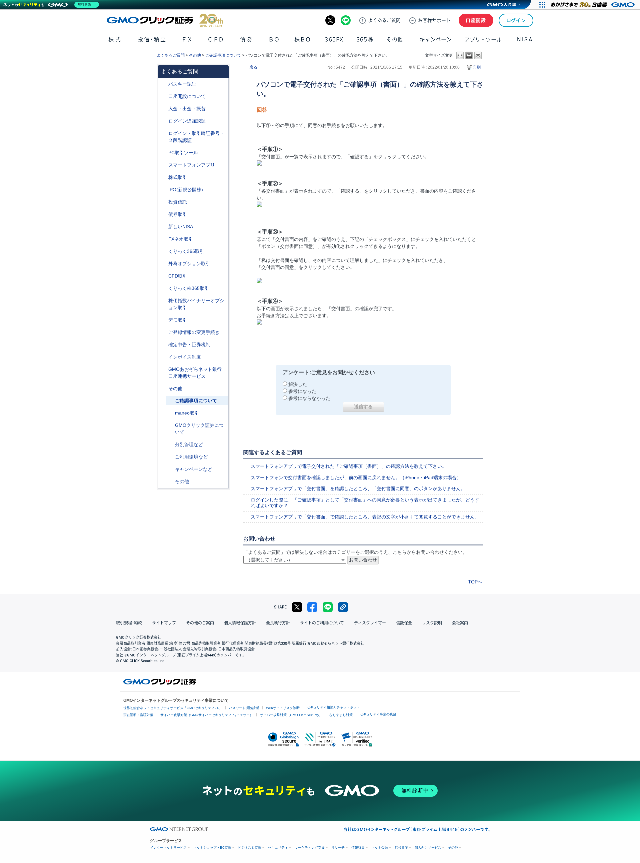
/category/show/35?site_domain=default (164, 251)
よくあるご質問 (171, 55)
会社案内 (460, 623)
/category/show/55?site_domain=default (164, 108)
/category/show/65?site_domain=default (164, 263)
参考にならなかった (309, 398)
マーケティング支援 (310, 847)
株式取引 (177, 177)
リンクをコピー (343, 607)
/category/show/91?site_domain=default (164, 96)
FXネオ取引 (180, 239)
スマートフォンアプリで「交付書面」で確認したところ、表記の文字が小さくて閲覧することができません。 (365, 516)
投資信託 (177, 202)
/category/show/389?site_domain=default (164, 214)
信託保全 (404, 623)
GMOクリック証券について (199, 429)
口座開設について (187, 96)
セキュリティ (278, 847)
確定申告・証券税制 (189, 344)
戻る (253, 67)
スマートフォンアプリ (191, 165)
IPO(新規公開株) (185, 189)
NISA (525, 39)
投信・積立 (152, 39)
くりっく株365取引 (188, 288)
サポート (434, 20)
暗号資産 (401, 847)
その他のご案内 (200, 623)
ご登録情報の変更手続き (194, 332)
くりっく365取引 (186, 251)
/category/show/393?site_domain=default (164, 226)
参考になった (302, 391)
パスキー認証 (182, 84)
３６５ (365, 39)
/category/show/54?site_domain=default (164, 133)
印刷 (477, 67)
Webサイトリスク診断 (283, 708)
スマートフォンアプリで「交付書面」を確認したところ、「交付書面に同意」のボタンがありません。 (358, 488)
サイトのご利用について (322, 623)
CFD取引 (177, 276)
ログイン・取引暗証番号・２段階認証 (196, 137)
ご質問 (384, 20)
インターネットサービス (168, 847)
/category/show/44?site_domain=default (164, 388)
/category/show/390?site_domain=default (164, 357)
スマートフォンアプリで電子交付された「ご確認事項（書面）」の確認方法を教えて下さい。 (349, 466)
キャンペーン (436, 39)
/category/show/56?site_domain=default (164, 332)
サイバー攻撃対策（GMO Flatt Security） (291, 715)
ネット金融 (379, 847)
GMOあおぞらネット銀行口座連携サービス (195, 373)
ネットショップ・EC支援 (212, 847)
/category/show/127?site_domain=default (164, 344)
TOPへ (475, 581)
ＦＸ (187, 39)
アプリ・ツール (483, 39)
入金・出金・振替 (187, 108)
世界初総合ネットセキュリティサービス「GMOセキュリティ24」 (172, 708)
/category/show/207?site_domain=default (164, 152)
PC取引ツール (183, 152)
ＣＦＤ (215, 39)
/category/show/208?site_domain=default (164, 165)
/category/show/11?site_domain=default (164, 276)
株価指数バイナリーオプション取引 (196, 304)
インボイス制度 (184, 357)
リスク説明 (432, 623)
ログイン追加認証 (187, 121)
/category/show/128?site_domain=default (164, 369)
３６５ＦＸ (333, 39)
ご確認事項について (223, 55)
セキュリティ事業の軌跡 (378, 714)
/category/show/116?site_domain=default (164, 202)
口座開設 (476, 20)
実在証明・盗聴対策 (138, 715)
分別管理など (189, 444)
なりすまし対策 (341, 715)
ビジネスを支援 (249, 847)
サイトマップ (164, 623)
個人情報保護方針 (240, 623)
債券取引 (177, 214)
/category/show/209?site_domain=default (164, 320)
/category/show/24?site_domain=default (164, 239)
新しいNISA (180, 226)
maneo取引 (187, 413)
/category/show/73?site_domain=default (164, 189)
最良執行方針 (278, 623)
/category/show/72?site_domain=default (164, 177)
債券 (247, 39)
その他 (195, 55)
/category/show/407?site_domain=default (164, 288)
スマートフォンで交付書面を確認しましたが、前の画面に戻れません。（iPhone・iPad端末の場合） (356, 477)
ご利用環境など (191, 456)
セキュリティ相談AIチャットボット (333, 707)
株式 (115, 39)
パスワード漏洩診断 (244, 708)
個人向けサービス (428, 847)
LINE (346, 20)
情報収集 (358, 847)
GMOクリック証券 (165, 20)
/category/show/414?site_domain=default (164, 84)
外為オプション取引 (189, 263)
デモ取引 (177, 320)
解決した (297, 384)
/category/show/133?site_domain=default (164, 300)
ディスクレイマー (370, 623)
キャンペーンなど (193, 469)
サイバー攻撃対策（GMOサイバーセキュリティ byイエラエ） (206, 715)
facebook (312, 607)
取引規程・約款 (129, 623)
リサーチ (338, 847)
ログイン (516, 20)
